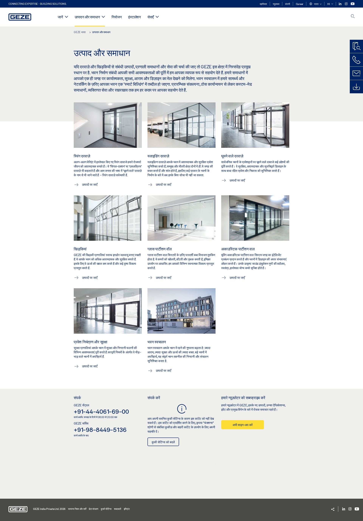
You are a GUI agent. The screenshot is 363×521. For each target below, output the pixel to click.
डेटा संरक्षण (93, 508)
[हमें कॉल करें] (356, 59)
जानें (60, 17)
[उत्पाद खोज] (356, 46)
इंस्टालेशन (134, 17)
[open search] (352, 16)
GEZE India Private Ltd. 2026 (49, 508)
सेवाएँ (150, 17)
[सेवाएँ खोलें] (157, 17)
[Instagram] (346, 3)
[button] (315, 4)
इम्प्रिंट (127, 508)
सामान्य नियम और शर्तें (77, 508)
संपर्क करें (153, 397)
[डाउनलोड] (356, 86)
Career (299, 3)
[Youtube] (352, 3)
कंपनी (287, 3)
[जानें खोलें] (66, 17)
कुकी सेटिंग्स (106, 508)
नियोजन (117, 17)
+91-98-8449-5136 (100, 429)
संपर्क (77, 397)
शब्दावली (117, 508)
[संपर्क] (356, 73)
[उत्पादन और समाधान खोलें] (103, 17)
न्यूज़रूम (276, 3)
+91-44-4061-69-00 (101, 411)
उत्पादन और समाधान (87, 17)
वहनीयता (263, 3)
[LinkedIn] (340, 3)
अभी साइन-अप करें (243, 425)
